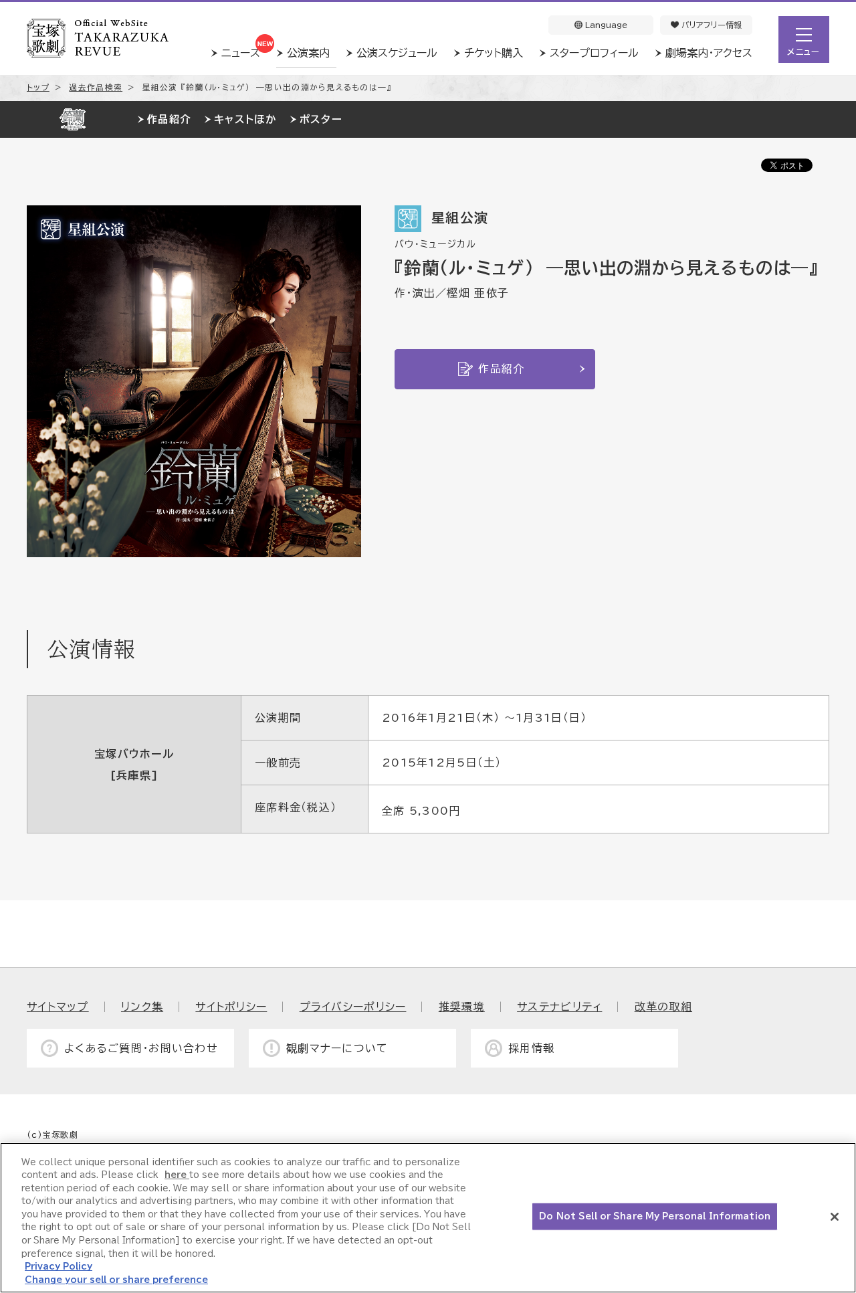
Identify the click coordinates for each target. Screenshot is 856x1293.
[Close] (834, 1216)
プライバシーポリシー (353, 1006)
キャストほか (245, 119)
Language (604, 25)
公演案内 (308, 52)
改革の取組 (663, 1006)
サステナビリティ (559, 1006)
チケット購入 (493, 52)
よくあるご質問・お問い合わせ (141, 1048)
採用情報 (531, 1048)
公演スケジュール (396, 52)
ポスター (321, 119)
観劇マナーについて (337, 1048)
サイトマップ (58, 1006)
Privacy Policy (58, 1266)
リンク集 (142, 1006)
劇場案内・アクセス (708, 52)
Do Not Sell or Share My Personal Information (654, 1216)
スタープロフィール (594, 52)
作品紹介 (169, 119)
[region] (428, 1217)
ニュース (240, 52)
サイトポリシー (231, 1006)
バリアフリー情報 (710, 25)
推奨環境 (462, 1006)
